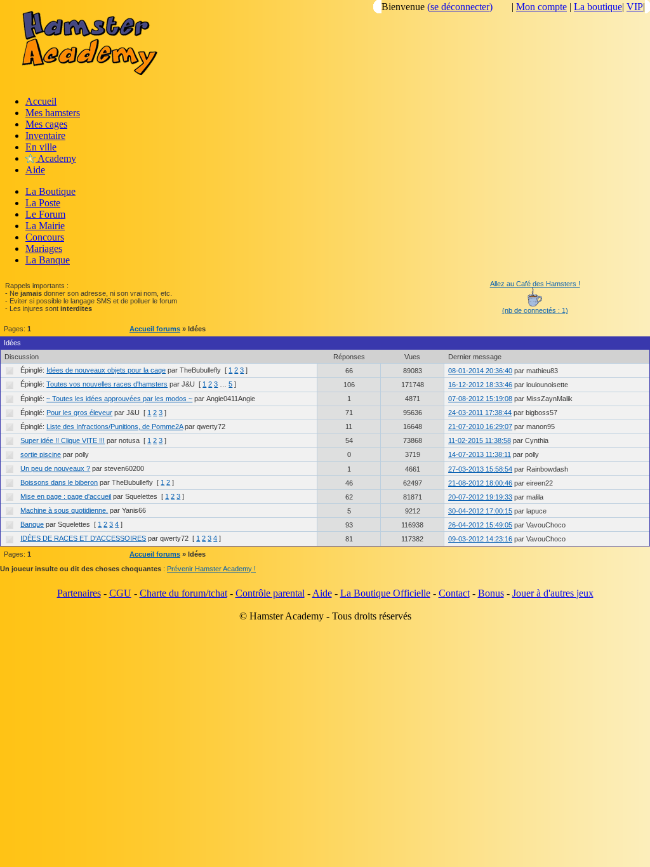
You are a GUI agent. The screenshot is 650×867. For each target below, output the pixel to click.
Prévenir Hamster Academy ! (211, 568)
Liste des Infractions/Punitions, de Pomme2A (114, 426)
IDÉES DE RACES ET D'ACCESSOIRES (83, 538)
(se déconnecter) (460, 6)
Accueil (40, 101)
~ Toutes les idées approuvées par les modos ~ (119, 398)
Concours (44, 237)
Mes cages (46, 124)
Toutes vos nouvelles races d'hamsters (107, 384)
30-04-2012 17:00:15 (480, 511)
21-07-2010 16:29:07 (480, 426)
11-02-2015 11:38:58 (479, 440)
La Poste (42, 202)
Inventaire (45, 135)
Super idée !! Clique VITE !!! (62, 440)
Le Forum (45, 214)
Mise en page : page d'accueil (65, 496)
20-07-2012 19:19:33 (480, 497)
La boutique (598, 6)
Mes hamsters (52, 112)
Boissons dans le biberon (59, 482)
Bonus (491, 593)
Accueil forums (154, 329)
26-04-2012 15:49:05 (480, 525)
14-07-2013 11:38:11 (479, 454)
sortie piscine (40, 454)
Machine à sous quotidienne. (64, 510)
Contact (454, 593)
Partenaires (79, 593)
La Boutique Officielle (385, 593)
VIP (635, 6)
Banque (32, 524)
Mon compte (541, 6)
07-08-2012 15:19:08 (480, 398)
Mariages (43, 248)
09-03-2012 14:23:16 (480, 539)
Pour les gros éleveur (79, 412)
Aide (35, 169)
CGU (120, 593)
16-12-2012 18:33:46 (480, 384)
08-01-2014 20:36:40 (480, 370)
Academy (56, 158)
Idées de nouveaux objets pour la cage (106, 370)
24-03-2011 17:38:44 (480, 412)
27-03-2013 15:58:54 (480, 469)
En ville (40, 147)
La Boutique (50, 191)
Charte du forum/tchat (183, 593)
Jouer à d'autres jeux (553, 593)
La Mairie (45, 225)
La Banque (47, 260)
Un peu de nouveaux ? (55, 468)
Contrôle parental (270, 593)
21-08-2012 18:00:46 (480, 483)
